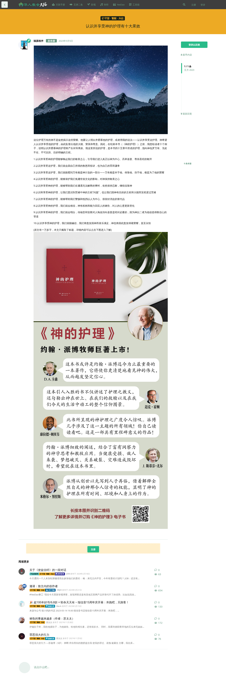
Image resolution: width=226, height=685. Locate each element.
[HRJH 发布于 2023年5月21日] (22, 588)
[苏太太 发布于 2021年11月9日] (22, 636)
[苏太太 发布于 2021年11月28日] (22, 620)
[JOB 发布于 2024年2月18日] (22, 571)
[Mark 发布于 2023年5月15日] (22, 604)
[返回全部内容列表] (4, 4)
